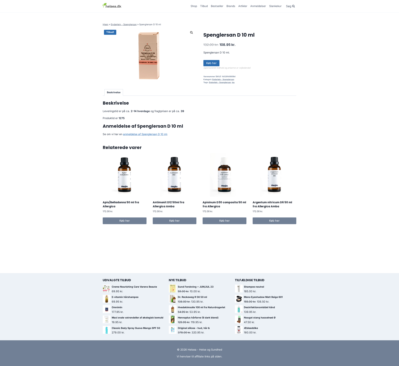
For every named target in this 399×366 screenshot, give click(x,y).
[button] (191, 32)
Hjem (105, 24)
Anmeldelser (258, 6)
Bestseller (217, 6)
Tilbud (204, 6)
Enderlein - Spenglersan (124, 24)
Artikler (242, 6)
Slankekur (275, 6)
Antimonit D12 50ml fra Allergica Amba (168, 204)
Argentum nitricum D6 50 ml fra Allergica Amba (272, 204)
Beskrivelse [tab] (113, 92)
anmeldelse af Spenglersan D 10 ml (145, 134)
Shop (194, 6)
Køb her (211, 63)
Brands (230, 6)
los (233, 82)
